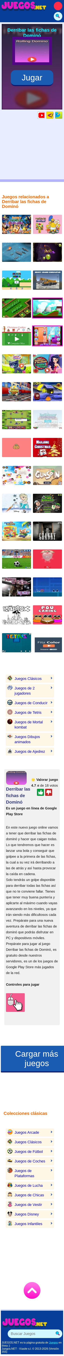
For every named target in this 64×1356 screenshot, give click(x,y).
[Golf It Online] (16, 310)
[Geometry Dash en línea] (47, 589)
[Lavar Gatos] (16, 366)
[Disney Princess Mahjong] (16, 227)
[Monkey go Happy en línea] (47, 394)
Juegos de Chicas (29, 1195)
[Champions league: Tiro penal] (16, 561)
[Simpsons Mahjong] (47, 227)
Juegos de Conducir (31, 703)
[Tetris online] (16, 645)
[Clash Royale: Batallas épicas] (16, 422)
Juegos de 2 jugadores (25, 690)
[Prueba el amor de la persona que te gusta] (47, 561)
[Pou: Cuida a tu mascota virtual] (47, 617)
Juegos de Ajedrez (30, 751)
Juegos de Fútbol (29, 1151)
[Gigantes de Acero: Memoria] (16, 589)
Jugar (32, 77)
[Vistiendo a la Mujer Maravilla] (47, 366)
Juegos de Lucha (29, 1185)
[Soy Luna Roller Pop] (16, 478)
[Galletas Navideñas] (16, 338)
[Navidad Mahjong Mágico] (47, 450)
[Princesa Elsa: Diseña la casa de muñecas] (47, 422)
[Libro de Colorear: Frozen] (16, 506)
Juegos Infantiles (28, 1224)
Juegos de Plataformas (24, 1173)
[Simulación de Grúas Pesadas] (47, 283)
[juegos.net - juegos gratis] (25, 1322)
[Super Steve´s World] (16, 283)
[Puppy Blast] (16, 534)
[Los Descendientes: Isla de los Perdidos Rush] (47, 255)
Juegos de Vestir (28, 1205)
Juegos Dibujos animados (27, 739)
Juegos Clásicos (28, 678)
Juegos (53, 1342)
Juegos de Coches (30, 1161)
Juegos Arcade (27, 1132)
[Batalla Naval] (16, 255)
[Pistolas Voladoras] (47, 478)
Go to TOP (32, 1290)
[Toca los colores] (47, 645)
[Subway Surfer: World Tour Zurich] (16, 394)
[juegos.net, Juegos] (24, 6)
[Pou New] (16, 450)
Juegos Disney (27, 1214)
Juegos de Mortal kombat (29, 724)
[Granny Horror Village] (47, 534)
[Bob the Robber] (47, 506)
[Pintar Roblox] (16, 617)
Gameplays (44, 115)
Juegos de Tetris (28, 712)
